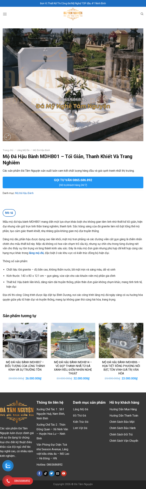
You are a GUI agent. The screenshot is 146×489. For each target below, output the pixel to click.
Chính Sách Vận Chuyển (124, 440)
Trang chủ (8, 150)
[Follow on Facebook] (39, 473)
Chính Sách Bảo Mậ (122, 422)
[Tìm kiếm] (142, 14)
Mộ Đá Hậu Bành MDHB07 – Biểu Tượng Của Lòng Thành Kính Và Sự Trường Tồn (25, 366)
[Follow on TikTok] (45, 473)
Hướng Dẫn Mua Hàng (123, 409)
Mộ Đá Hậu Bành (41, 150)
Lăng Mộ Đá (23, 150)
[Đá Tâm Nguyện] (73, 14)
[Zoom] (7, 136)
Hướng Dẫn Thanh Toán (124, 415)
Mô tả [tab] (9, 213)
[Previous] (3, 354)
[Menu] (5, 14)
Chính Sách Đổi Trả (121, 434)
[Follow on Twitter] (51, 473)
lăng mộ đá (36, 253)
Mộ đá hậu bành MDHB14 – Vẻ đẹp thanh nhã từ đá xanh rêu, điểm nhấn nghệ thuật (73, 368)
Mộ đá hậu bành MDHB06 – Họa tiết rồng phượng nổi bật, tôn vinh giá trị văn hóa (121, 368)
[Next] (143, 354)
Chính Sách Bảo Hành (123, 428)
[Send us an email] (57, 473)
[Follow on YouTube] (63, 473)
